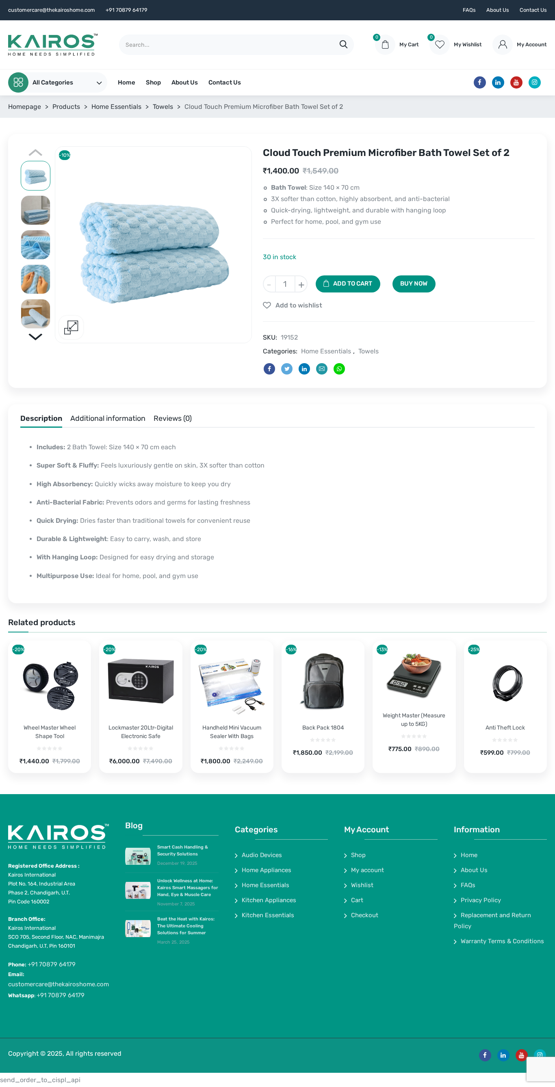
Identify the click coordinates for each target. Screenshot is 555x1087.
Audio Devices (262, 855)
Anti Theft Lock (505, 727)
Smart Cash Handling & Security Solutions (182, 850)
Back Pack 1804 (323, 727)
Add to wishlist (298, 305)
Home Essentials (116, 106)
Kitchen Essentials (268, 915)
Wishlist (362, 885)
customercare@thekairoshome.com (58, 984)
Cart (357, 900)
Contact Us (533, 10)
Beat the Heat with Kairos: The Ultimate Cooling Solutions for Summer (186, 925)
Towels (163, 106)
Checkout (364, 915)
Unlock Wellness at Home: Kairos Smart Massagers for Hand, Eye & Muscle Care (187, 887)
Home (126, 82)
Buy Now (413, 283)
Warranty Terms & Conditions (502, 941)
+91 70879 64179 (52, 964)
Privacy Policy (481, 900)
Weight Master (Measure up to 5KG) (414, 720)
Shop (153, 82)
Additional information (107, 418)
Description (41, 418)
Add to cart (352, 283)
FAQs (469, 10)
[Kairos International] (53, 45)
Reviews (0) (173, 418)
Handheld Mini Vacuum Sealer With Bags (231, 732)
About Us (497, 10)
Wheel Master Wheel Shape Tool (50, 732)
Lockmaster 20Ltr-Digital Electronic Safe (140, 732)
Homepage (24, 106)
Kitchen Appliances (269, 900)
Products (66, 106)
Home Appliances (266, 870)
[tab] (41, 420)
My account (367, 870)
